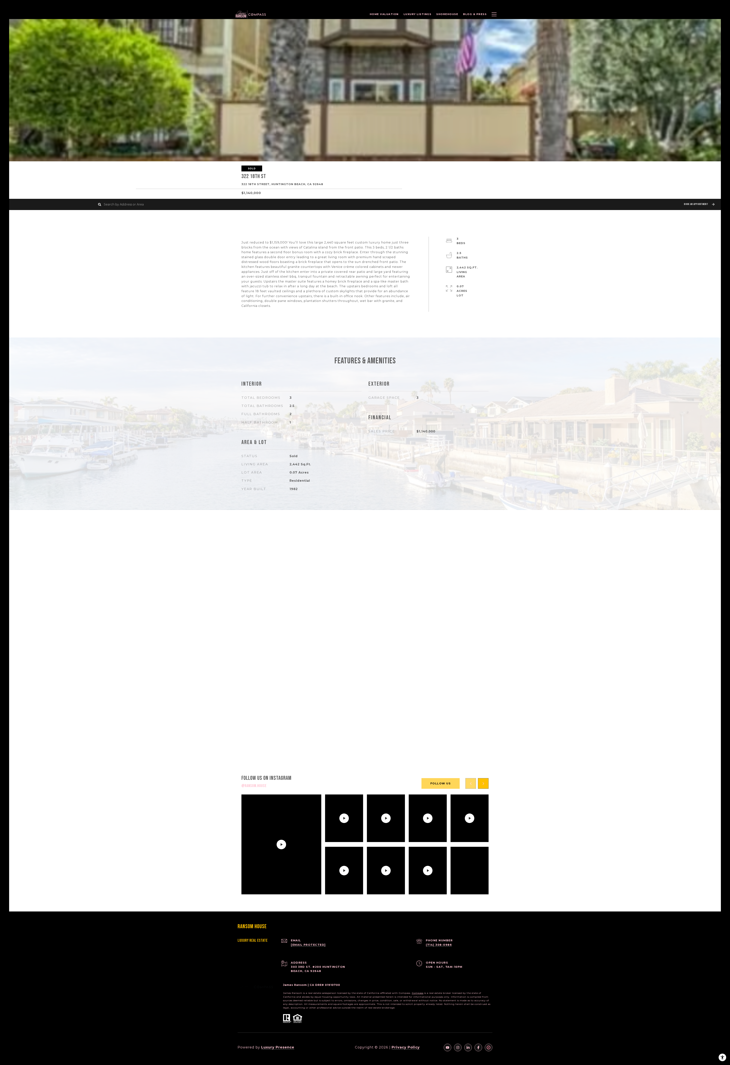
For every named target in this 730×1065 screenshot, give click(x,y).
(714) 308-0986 (439, 944)
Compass (417, 993)
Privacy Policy (406, 1047)
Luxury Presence (277, 1047)
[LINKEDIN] (468, 1047)
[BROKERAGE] (488, 1047)
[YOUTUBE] (447, 1047)
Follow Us (440, 783)
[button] (699, 204)
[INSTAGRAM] (458, 1047)
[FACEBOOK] (478, 1047)
